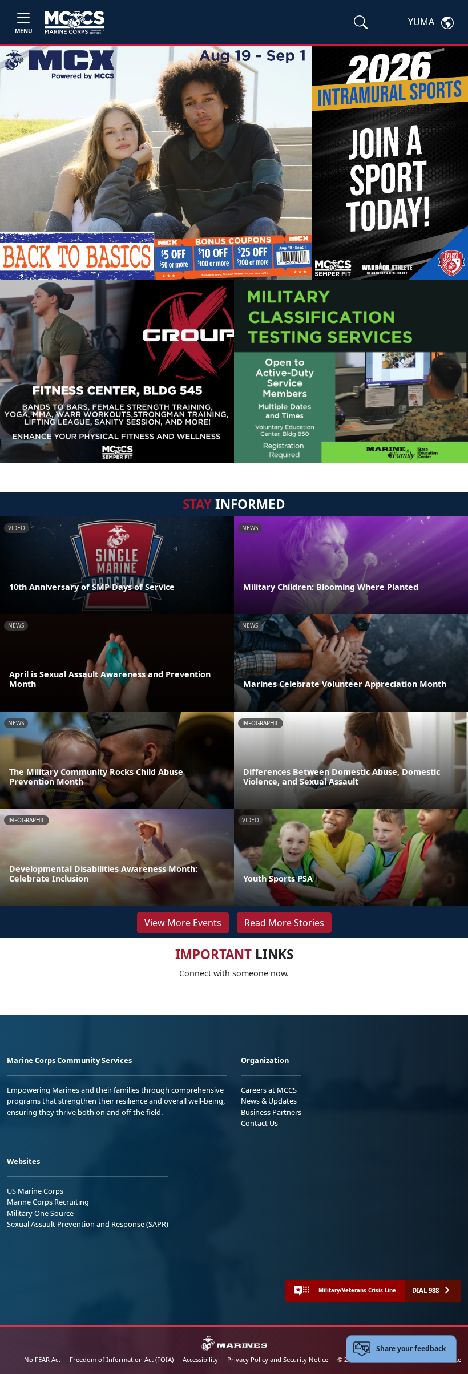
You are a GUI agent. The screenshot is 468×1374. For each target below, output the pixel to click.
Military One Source (40, 1213)
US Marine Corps (35, 1191)
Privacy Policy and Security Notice (277, 1359)
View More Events (182, 922)
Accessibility (200, 1359)
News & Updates (269, 1101)
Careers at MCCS (269, 1090)
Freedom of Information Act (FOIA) (122, 1359)
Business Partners (271, 1112)
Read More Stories (284, 922)
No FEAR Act (42, 1359)
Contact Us (259, 1123)
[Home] (74, 22)
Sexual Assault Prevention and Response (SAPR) (87, 1224)
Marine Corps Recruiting (48, 1202)
